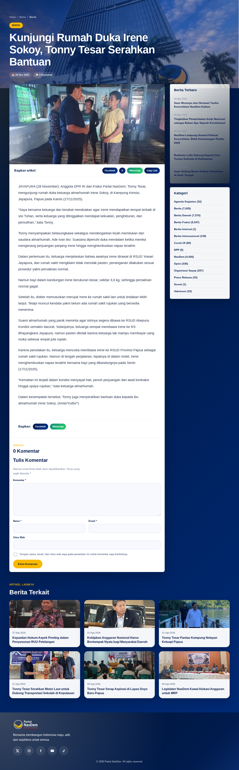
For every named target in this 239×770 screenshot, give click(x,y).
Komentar (19, 480)
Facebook (110, 170)
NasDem (179, 256)
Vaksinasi (180, 291)
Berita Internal (183, 229)
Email (93, 521)
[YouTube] (52, 750)
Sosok (178, 284)
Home (12, 17)
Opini (177, 263)
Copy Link (152, 170)
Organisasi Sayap (185, 270)
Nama (17, 521)
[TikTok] (63, 750)
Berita (22, 17)
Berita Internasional (186, 236)
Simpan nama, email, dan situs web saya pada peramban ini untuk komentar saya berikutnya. (74, 554)
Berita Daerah (182, 215)
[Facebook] (40, 750)
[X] (17, 750)
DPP (176, 249)
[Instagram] (29, 750)
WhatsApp (134, 170)
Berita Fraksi (182, 222)
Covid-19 (179, 242)
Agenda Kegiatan (185, 201)
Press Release (183, 277)
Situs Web (19, 537)
